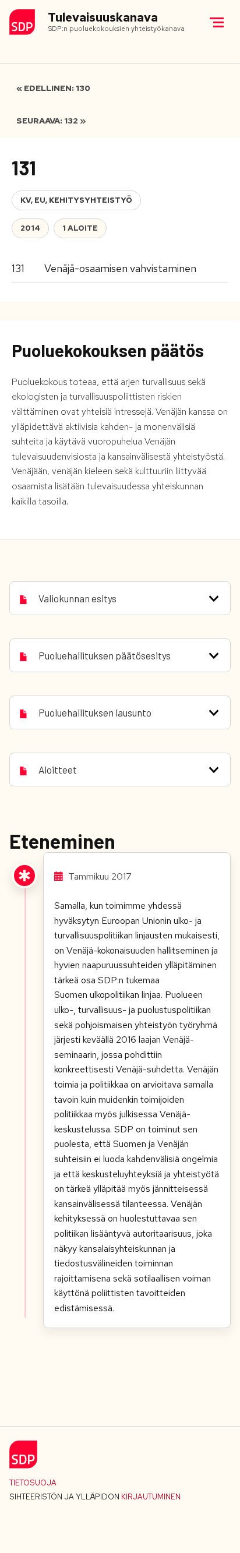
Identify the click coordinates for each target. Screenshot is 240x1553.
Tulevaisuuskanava (103, 17)
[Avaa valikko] (217, 22)
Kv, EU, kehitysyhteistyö (76, 200)
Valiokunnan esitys (77, 598)
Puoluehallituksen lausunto (94, 712)
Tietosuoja (33, 1483)
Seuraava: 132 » (51, 120)
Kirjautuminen (151, 1497)
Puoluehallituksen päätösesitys (104, 655)
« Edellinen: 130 (53, 88)
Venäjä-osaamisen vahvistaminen (120, 268)
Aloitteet (57, 769)
